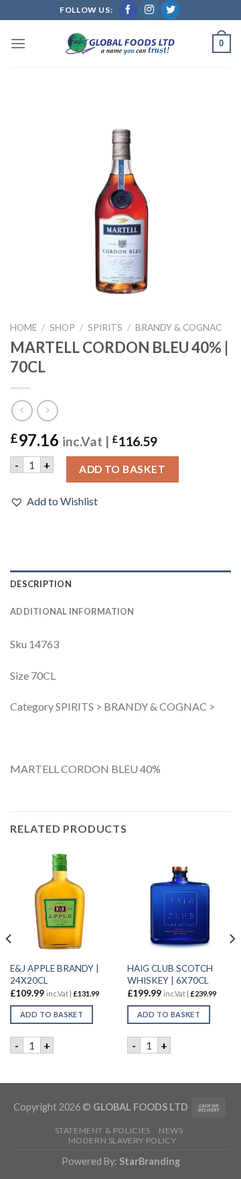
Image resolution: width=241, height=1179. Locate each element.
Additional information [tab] (72, 611)
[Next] (231, 965)
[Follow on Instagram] (149, 10)
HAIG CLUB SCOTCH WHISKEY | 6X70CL (170, 974)
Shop (62, 327)
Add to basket (122, 469)
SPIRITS (105, 327)
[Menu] (18, 43)
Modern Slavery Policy (122, 1140)
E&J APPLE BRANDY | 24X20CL (54, 974)
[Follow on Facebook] (128, 10)
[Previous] (9, 965)
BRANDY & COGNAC (178, 327)
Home (23, 327)
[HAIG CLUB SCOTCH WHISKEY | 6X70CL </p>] (179, 902)
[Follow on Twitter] (170, 10)
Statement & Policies (103, 1130)
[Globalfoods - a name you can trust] (120, 43)
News (171, 1130)
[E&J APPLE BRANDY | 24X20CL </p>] (62, 902)
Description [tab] (41, 583)
